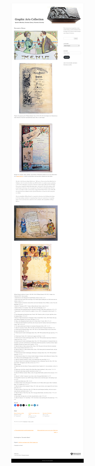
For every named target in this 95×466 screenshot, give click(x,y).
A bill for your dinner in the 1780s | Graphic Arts (28, 442)
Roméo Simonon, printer (19, 413)
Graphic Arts (16, 453)
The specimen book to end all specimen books (23, 430)
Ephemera (25, 421)
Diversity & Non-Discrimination (47, 460)
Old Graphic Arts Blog (67, 64)
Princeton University (76, 454)
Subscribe (67, 57)
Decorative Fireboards (47, 413)
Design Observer (20, 176)
